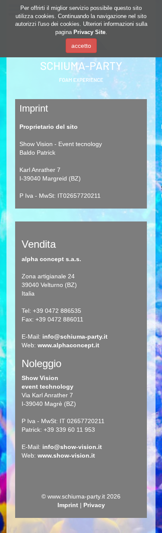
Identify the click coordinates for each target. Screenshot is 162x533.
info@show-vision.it (72, 446)
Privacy (94, 505)
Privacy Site (89, 32)
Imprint (67, 505)
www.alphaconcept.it (68, 345)
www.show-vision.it (66, 455)
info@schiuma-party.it (75, 336)
